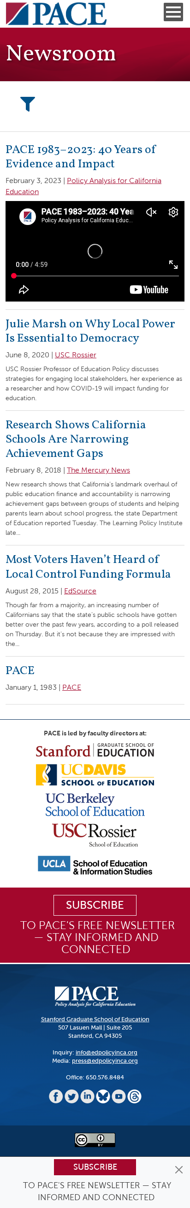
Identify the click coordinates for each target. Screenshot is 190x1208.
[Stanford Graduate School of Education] (95, 749)
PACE (20, 671)
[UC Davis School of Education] (95, 774)
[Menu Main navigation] (173, 12)
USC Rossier (75, 355)
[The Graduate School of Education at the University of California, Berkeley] (95, 804)
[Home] (56, 14)
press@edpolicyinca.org (105, 1060)
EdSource (80, 591)
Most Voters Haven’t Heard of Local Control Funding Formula (88, 566)
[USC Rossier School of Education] (95, 834)
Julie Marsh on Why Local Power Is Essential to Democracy (90, 331)
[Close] (179, 1170)
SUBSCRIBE (95, 905)
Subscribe (95, 1167)
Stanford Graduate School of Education (95, 1019)
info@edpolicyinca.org (106, 1052)
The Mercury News (98, 470)
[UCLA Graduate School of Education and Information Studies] (95, 864)
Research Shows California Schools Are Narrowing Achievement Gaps (76, 439)
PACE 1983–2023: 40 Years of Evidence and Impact (81, 157)
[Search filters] (27, 104)
